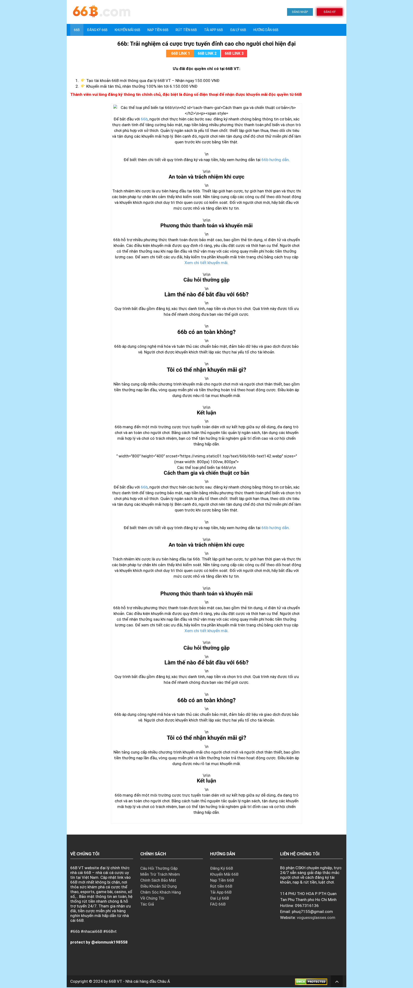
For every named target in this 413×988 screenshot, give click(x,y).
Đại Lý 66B (238, 30)
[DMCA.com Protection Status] (311, 981)
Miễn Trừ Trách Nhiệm (160, 874)
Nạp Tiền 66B (222, 880)
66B (77, 30)
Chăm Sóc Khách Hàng (160, 892)
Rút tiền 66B (186, 30)
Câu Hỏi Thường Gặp (159, 868)
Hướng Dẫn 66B (265, 30)
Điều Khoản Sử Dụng (158, 886)
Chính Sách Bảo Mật (158, 880)
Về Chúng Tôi (152, 898)
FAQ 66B (218, 904)
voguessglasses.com (316, 917)
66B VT (115, 981)
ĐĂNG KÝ (330, 12)
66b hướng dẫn (275, 159)
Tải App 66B (213, 30)
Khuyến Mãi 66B (127, 30)
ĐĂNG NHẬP (300, 12)
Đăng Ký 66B (97, 30)
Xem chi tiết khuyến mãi (206, 262)
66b (144, 119)
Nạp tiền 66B (157, 30)
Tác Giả (147, 904)
